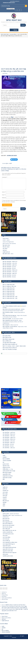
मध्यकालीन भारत (5, 490)
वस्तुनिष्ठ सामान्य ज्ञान (6, 252)
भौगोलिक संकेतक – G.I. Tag (8, 469)
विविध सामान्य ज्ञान (6, 500)
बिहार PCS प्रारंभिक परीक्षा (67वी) (8, 288)
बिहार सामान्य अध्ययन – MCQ (8, 253)
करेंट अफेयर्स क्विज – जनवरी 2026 (9, 432)
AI (19, 90)
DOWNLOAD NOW (12, 155)
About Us (4, 593)
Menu (15, 30)
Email (3, 194)
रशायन (4, 506)
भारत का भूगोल (5, 492)
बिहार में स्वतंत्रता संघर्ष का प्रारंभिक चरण (10, 347)
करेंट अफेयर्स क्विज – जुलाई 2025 (9, 442)
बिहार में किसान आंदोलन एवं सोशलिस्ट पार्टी (10, 344)
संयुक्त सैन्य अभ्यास (6, 465)
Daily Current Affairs (6, 617)
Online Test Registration (8, 241)
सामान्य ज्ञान (5, 250)
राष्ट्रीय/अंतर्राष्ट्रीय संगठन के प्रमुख (9, 470)
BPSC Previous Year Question (9, 243)
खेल (3, 462)
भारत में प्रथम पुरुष (6, 539)
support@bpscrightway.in (14, 1)
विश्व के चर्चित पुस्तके (6, 528)
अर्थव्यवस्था (5, 499)
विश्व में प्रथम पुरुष (6, 520)
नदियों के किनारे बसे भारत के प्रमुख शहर (9, 552)
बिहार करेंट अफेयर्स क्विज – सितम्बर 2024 (10, 270)
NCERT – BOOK (6, 240)
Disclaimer (4, 596)
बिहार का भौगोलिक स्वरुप (7, 341)
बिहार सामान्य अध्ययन (6, 245)
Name (4, 192)
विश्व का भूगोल (5, 494)
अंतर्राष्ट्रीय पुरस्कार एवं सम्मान (8, 556)
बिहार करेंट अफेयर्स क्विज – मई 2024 (9, 276)
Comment (4, 177)
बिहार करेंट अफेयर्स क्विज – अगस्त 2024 (10, 271)
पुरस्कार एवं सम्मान (6, 464)
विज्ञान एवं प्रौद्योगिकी (6, 459)
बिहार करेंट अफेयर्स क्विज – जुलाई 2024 (10, 273)
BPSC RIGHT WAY (14, 20)
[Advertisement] (14, 52)
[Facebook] (16, 10)
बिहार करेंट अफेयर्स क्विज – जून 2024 (9, 275)
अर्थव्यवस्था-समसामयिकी (7, 460)
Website (4, 197)
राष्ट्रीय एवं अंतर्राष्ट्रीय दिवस (7, 532)
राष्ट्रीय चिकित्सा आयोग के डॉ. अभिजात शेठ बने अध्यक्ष (10, 167)
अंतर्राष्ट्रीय (4, 457)
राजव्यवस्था (5, 497)
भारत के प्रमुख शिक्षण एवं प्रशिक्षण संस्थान (10, 542)
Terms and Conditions (7, 597)
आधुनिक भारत (5, 487)
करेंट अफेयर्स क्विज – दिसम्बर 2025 (9, 434)
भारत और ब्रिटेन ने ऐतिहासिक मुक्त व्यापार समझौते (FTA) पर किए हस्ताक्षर (13, 169)
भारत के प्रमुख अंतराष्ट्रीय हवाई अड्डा (9, 547)
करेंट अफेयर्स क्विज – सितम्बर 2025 (9, 439)
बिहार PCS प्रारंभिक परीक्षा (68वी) (8, 284)
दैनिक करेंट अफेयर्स (6, 247)
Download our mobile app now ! (9, 2)
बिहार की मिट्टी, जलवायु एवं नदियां (8, 339)
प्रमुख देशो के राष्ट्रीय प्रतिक (8, 550)
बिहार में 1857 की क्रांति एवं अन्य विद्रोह (10, 349)
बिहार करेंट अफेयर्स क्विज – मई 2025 (9, 268)
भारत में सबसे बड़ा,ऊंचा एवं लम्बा (8, 533)
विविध (4, 479)
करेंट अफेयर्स (5, 248)
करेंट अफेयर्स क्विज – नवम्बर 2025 (9, 435)
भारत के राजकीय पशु (6, 540)
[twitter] (18, 10)
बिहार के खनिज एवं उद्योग (7, 337)
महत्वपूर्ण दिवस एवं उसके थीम (7, 476)
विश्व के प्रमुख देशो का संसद (7, 522)
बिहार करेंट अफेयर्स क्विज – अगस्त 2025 (10, 263)
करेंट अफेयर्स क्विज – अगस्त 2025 (9, 441)
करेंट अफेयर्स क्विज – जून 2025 (8, 444)
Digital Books (6, 238)
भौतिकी (4, 504)
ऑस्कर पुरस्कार (5, 554)
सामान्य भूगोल (5, 495)
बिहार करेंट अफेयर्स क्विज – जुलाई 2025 (10, 265)
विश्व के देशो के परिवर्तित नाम (7, 523)
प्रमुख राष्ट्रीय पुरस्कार (7, 545)
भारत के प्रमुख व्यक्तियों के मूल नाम (9, 544)
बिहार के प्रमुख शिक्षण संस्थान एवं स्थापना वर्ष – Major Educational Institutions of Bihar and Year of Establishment (13, 322)
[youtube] (21, 10)
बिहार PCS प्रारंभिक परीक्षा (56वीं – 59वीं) (10, 298)
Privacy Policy (5, 595)
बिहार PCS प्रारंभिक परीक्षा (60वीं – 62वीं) (10, 296)
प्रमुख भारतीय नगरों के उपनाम (8, 549)
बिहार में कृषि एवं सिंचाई (6, 335)
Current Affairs (13, 34)
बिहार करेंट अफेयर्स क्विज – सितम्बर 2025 (10, 261)
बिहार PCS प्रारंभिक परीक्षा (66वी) (8, 289)
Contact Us (4, 592)
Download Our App (6, 5)
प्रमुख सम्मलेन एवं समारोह (7, 477)
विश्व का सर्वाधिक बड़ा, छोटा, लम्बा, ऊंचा (9, 530)
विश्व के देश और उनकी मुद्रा (7, 527)
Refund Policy (5, 599)
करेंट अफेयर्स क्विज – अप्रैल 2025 (9, 447)
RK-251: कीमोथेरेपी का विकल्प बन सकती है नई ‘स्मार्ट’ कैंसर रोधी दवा (13, 605)
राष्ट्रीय (10, 163)
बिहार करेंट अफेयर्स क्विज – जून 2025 (9, 266)
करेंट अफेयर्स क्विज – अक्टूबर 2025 (9, 437)
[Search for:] (14, 25)
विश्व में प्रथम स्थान (6, 518)
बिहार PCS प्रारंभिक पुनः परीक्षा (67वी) (9, 286)
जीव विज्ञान (4, 502)
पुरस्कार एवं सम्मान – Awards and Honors (11, 513)
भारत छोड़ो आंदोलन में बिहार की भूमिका (9, 342)
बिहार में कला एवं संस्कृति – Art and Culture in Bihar (13, 318)
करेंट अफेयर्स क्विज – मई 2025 (8, 446)
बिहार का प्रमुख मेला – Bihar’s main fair (10, 325)
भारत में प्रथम (5, 535)
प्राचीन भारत (5, 489)
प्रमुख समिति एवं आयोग (7, 474)
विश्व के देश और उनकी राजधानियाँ (8, 525)
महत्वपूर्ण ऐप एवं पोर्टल (6, 467)
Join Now (14, 159)
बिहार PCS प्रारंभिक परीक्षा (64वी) (8, 293)
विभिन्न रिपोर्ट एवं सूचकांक (7, 472)
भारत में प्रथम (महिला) (6, 537)
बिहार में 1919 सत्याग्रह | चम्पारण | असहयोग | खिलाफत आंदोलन (14, 346)
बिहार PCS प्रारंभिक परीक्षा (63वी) (8, 295)
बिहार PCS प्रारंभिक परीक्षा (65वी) (8, 291)
